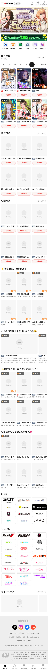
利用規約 (21, 634)
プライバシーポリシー (32, 634)
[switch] (17, 3)
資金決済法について (33, 637)
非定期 (43, 64)
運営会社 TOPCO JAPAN (24, 641)
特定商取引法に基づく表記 (17, 637)
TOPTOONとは (12, 634)
